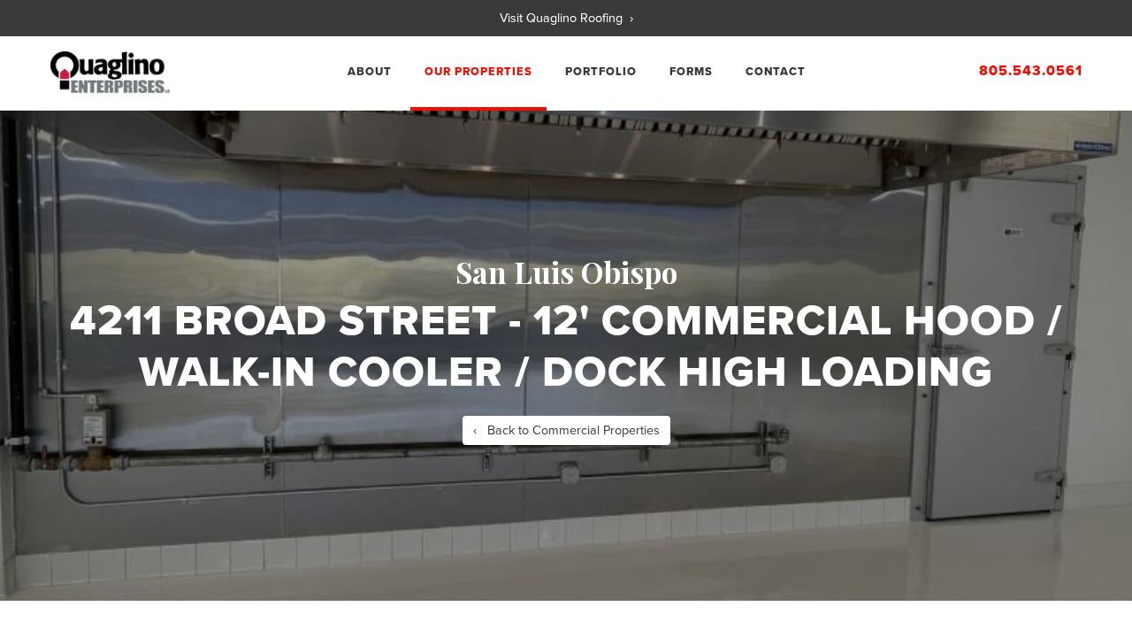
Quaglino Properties (110, 72)
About (370, 72)
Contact (776, 72)
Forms (691, 72)
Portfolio (601, 72)
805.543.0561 (1030, 71)
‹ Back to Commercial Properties (566, 430)
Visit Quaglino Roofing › (566, 18)
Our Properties (478, 72)
